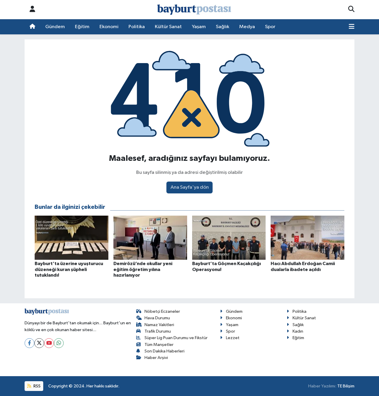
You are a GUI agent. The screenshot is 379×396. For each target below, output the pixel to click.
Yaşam (199, 26)
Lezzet (233, 338)
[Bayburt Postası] (194, 10)
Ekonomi (108, 26)
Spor (270, 26)
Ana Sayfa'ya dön (190, 187)
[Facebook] (29, 343)
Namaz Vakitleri (159, 325)
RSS (37, 386)
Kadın (298, 331)
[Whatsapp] (59, 343)
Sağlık (222, 26)
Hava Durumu (157, 318)
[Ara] (351, 9)
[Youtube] (49, 343)
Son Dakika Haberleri (164, 351)
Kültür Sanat (168, 26)
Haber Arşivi (156, 357)
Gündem (55, 26)
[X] (39, 343)
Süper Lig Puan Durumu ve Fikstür (176, 338)
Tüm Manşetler (159, 344)
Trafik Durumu (157, 331)
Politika (137, 26)
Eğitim (82, 26)
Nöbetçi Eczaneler (162, 311)
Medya (247, 26)
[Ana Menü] (351, 27)
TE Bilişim (345, 386)
